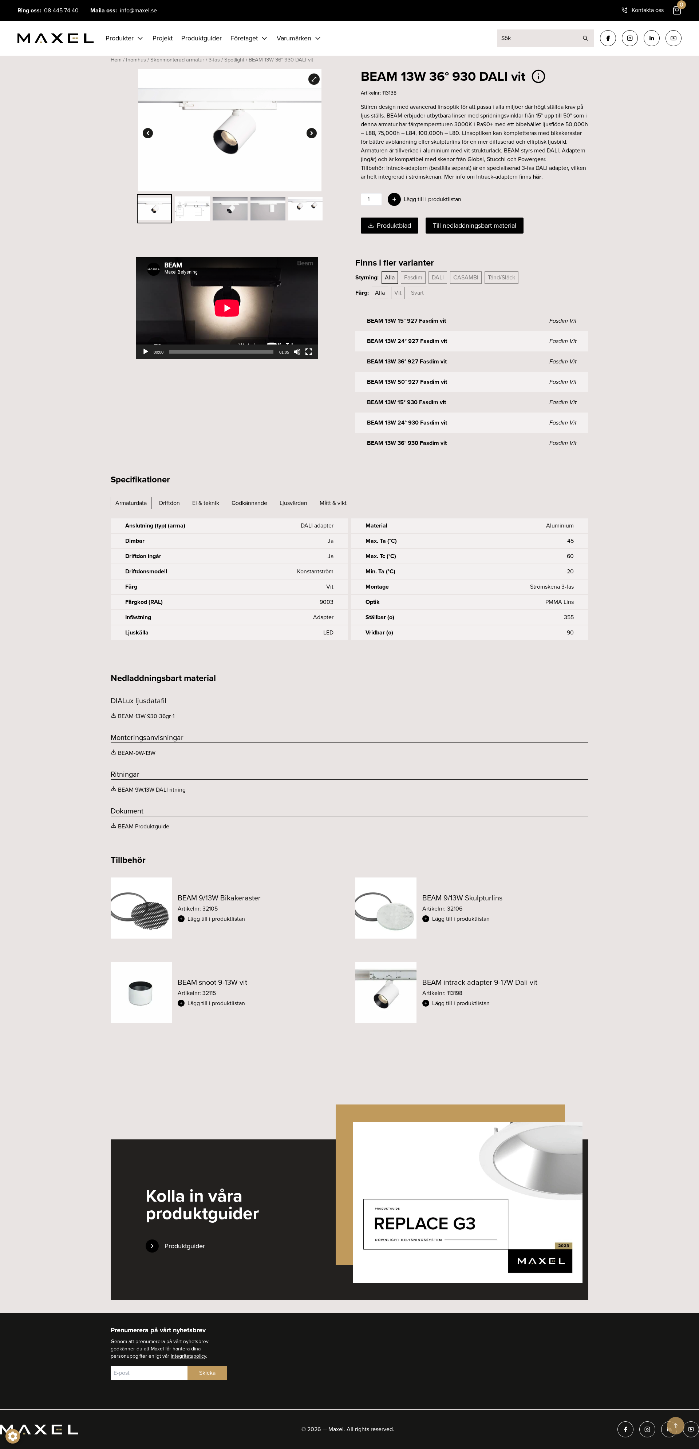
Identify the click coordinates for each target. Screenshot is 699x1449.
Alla (390, 277)
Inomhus (136, 60)
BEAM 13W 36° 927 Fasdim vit (407, 361)
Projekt (163, 38)
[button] (261, 919)
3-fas (214, 60)
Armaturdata (131, 503)
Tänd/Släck (501, 277)
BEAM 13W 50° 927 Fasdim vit (407, 382)
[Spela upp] (145, 351)
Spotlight (234, 60)
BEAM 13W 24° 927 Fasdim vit (407, 341)
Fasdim (413, 277)
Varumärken (294, 38)
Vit (398, 292)
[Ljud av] (297, 351)
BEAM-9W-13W (136, 753)
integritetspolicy (188, 1356)
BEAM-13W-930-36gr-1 (146, 716)
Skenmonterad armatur (177, 60)
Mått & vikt (333, 503)
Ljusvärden (293, 503)
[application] (227, 308)
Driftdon (169, 503)
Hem (116, 60)
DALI (438, 277)
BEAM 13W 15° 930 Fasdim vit (406, 402)
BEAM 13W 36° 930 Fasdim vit (407, 443)
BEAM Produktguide (143, 826)
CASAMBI (465, 277)
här (537, 176)
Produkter (120, 38)
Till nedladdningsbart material (474, 225)
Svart (417, 292)
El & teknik (205, 503)
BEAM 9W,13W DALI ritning (152, 789)
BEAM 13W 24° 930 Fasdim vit (407, 422)
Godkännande (249, 503)
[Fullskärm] (308, 351)
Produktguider (201, 38)
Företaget (244, 38)
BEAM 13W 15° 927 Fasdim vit (406, 321)
